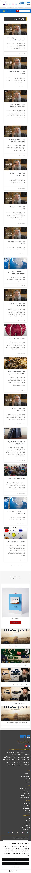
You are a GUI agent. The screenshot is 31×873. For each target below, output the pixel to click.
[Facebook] (10, 11)
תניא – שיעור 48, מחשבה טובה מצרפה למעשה (17, 141)
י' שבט (26, 726)
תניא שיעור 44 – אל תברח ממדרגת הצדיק (17, 304)
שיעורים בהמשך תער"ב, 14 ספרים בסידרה (16, 443)
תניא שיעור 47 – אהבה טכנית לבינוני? (17, 174)
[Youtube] (7, 11)
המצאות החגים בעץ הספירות (15, 542)
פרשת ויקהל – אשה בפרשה (16, 478)
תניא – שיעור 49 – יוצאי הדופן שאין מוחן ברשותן (17, 106)
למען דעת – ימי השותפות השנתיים (20, 665)
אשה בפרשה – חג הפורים (17, 338)
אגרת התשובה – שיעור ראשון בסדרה (19, 703)
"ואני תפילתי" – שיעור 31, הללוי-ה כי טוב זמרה (16, 273)
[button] (4, 11)
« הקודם (20, 566)
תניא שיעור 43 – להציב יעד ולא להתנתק (16, 409)
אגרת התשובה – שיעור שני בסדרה (20, 684)
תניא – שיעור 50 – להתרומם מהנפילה (16, 72)
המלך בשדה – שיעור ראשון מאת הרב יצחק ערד (17, 722)
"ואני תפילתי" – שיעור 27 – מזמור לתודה (16, 512)
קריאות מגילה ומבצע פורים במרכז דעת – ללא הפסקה (16, 373)
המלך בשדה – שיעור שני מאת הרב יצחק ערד (17, 646)
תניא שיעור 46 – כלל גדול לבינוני (17, 208)
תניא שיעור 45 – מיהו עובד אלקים (16, 243)
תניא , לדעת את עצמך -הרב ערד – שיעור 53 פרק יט (16, 39)
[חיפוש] (17, 11)
